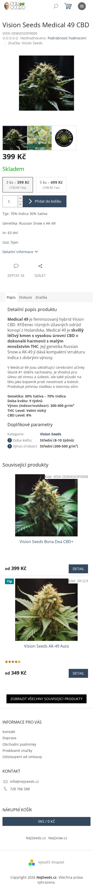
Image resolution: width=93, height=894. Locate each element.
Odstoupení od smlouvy (22, 756)
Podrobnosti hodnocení (67, 38)
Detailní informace (17, 251)
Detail (78, 568)
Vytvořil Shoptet (51, 862)
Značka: (25, 43)
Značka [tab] (41, 297)
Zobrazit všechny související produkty (46, 698)
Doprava (9, 738)
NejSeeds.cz (36, 838)
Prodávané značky (17, 750)
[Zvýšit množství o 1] (20, 198)
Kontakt (8, 731)
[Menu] (82, 6)
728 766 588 (20, 789)
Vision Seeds (50, 434)
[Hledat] (56, 6)
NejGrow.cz (57, 838)
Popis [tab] (11, 297)
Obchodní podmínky (19, 744)
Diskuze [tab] (25, 297)
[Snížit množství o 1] (20, 204)
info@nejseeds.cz (24, 781)
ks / (46, 821)
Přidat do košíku (48, 201)
